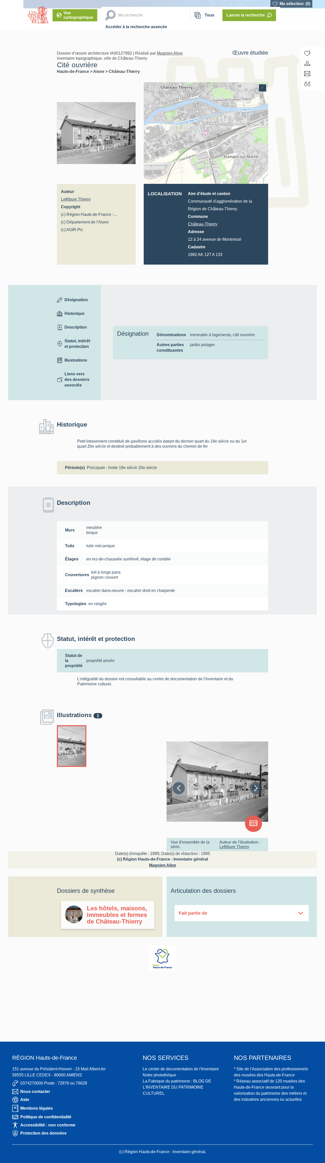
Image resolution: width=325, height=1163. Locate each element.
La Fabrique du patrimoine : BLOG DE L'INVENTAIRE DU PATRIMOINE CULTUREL (177, 1087)
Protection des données (43, 1133)
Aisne (99, 71)
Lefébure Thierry (76, 199)
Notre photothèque (159, 1075)
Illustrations (75, 360)
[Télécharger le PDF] (307, 63)
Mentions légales (36, 1108)
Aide (24, 1099)
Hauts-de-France (73, 71)
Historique (74, 313)
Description (75, 327)
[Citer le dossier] (307, 84)
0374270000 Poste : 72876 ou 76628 (53, 1083)
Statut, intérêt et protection (77, 344)
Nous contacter (35, 1091)
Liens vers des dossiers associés (76, 379)
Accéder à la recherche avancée (136, 27)
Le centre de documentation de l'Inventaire (181, 1069)
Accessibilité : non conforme (47, 1125)
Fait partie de (193, 913)
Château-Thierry (124, 71)
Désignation (76, 300)
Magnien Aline (170, 53)
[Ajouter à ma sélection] (307, 53)
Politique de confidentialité (45, 1117)
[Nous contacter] (307, 74)
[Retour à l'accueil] (11, 15)
